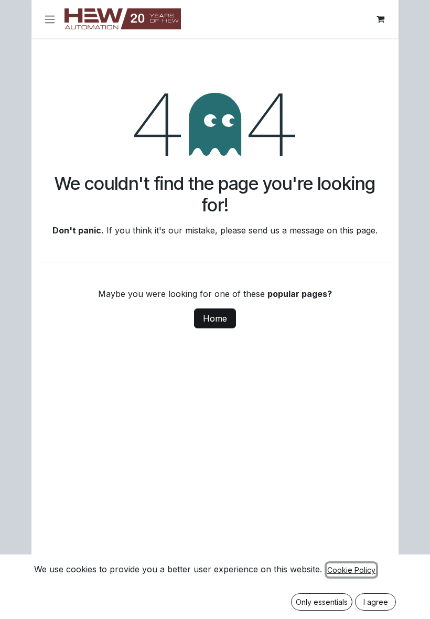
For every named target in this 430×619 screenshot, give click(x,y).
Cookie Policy (351, 569)
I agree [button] (375, 601)
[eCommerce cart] (380, 18)
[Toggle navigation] (49, 19)
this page (357, 230)
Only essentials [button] (322, 601)
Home (215, 318)
